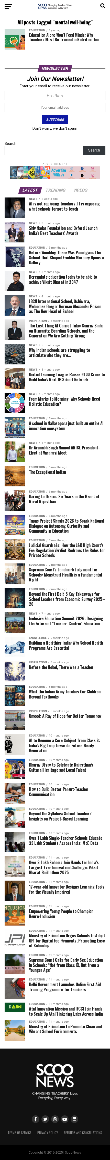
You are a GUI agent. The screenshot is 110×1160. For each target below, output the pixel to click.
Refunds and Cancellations (83, 1132)
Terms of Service (19, 1132)
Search (10, 144)
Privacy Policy (47, 1132)
